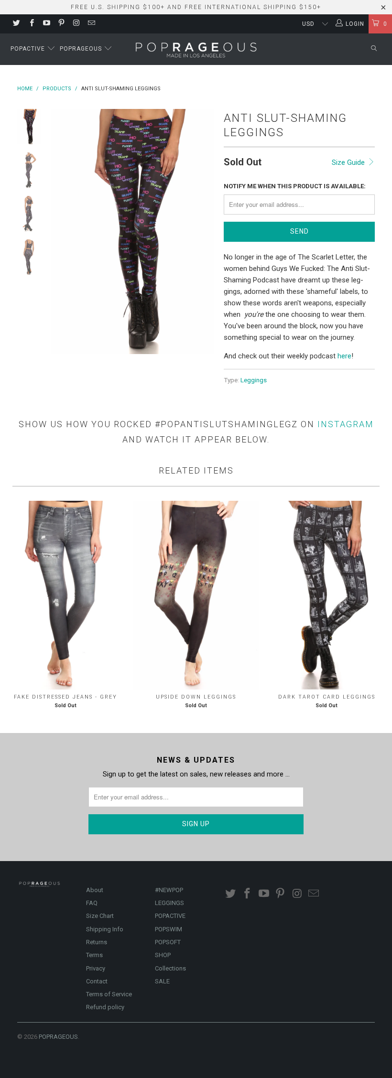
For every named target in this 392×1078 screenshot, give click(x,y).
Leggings (253, 380)
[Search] (374, 49)
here (344, 356)
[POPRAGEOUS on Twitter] (16, 24)
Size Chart (100, 915)
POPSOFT (168, 942)
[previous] (59, 231)
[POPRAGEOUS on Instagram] (76, 24)
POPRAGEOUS (58, 1036)
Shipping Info (104, 929)
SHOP (163, 955)
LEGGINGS (169, 902)
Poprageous (82, 48)
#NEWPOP (169, 890)
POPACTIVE (170, 915)
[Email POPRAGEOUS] (91, 24)
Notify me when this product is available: (295, 186)
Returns (96, 942)
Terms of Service (109, 994)
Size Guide (349, 162)
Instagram (345, 424)
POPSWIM (168, 929)
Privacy (95, 968)
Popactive (29, 48)
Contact (97, 981)
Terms (94, 955)
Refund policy (105, 1007)
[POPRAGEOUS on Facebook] (31, 24)
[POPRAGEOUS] (196, 49)
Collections (170, 968)
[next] (205, 231)
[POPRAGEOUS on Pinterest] (61, 24)
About (94, 890)
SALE (162, 981)
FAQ (92, 902)
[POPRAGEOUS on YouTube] (46, 24)
